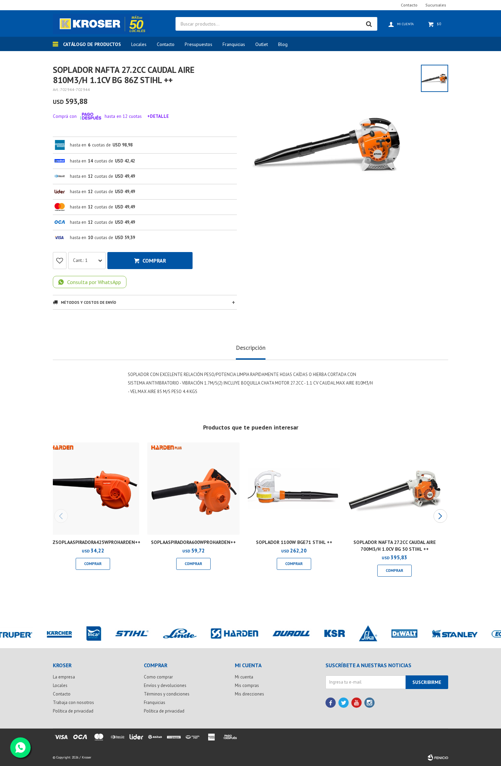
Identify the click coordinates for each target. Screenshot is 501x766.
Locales (139, 44)
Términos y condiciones (166, 694)
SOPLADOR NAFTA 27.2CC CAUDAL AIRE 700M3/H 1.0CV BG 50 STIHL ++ (394, 545)
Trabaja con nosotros (73, 702)
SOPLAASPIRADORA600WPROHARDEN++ (193, 542)
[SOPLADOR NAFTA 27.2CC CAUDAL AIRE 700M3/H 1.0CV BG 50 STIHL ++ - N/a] (394, 488)
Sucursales (435, 4)
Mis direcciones (249, 694)
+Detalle (158, 116)
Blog (283, 44)
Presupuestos (198, 44)
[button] (440, 516)
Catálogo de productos (92, 44)
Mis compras (247, 685)
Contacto (165, 44)
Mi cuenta (244, 677)
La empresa (64, 677)
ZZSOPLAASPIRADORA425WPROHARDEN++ (92, 542)
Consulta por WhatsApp (94, 282)
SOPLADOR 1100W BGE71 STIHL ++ (294, 542)
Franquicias (234, 44)
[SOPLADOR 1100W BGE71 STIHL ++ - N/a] (294, 488)
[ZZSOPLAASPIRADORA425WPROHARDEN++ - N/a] (93, 488)
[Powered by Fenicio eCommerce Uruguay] (438, 757)
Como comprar (158, 677)
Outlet (261, 44)
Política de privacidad (73, 711)
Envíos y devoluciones (165, 685)
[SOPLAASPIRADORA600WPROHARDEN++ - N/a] (193, 488)
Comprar (154, 260)
